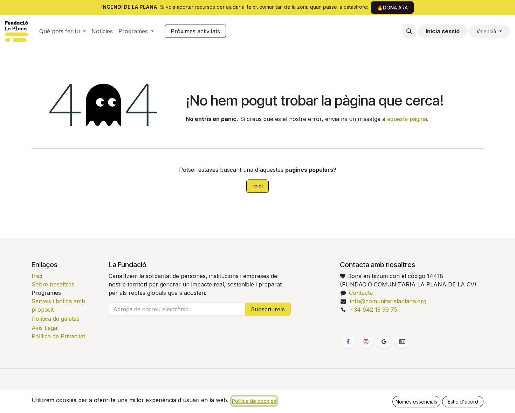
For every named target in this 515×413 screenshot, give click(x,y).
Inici (257, 186)
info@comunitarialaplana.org (388, 301)
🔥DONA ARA (392, 8)
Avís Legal (45, 327)
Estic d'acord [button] (463, 402)
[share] (384, 341)
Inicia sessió (443, 31)
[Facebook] (348, 341)
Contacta (361, 292)
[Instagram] (366, 341)
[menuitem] (62, 31)
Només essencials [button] (416, 402)
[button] (409, 31)
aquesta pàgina (407, 118)
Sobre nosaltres (53, 284)
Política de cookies (254, 401)
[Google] (402, 341)
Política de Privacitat (58, 336)
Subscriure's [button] (268, 309)
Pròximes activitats (195, 31)
